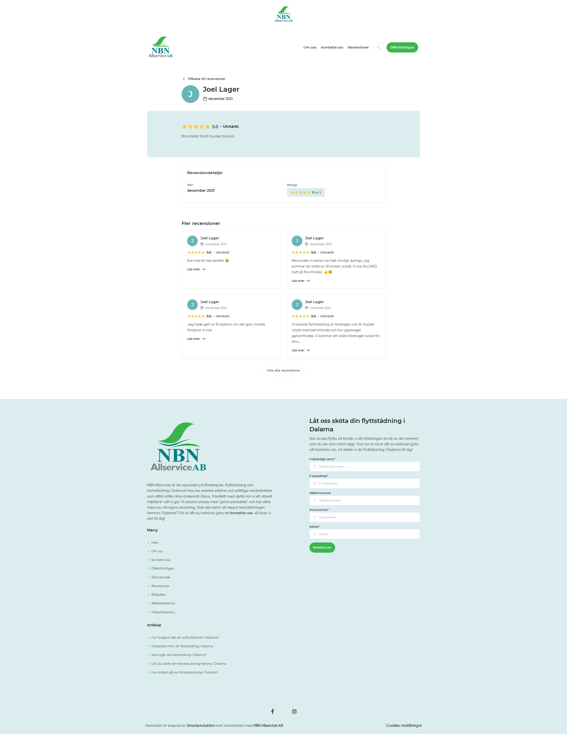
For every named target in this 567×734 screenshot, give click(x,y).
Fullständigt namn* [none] (322, 459)
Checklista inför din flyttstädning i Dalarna (182, 646)
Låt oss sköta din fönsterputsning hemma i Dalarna (188, 663)
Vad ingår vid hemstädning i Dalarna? (179, 655)
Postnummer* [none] (319, 509)
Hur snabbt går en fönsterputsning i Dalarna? (184, 672)
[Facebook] (273, 711)
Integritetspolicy (163, 612)
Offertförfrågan (402, 47)
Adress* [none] (314, 526)
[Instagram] (294, 711)
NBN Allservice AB (268, 725)
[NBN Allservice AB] (283, 14)
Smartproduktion (201, 725)
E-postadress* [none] (318, 476)
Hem (154, 542)
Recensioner (358, 47)
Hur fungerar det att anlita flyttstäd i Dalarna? (185, 637)
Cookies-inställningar (404, 725)
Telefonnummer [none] (320, 493)
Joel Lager (209, 238)
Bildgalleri (158, 594)
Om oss (310, 47)
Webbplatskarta (163, 603)
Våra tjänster (160, 577)
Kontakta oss (332, 47)
